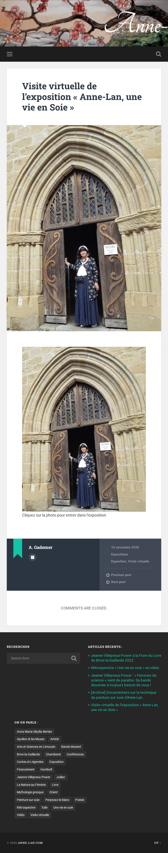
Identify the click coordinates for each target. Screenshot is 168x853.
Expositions (119, 554)
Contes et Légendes (30, 762)
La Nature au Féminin (31, 784)
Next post (118, 582)
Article (54, 739)
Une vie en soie (63, 807)
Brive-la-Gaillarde (28, 754)
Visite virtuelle (138, 561)
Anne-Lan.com (84, 18)
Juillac (60, 777)
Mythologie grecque (30, 792)
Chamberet (53, 754)
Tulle (44, 807)
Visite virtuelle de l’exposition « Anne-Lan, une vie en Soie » (82, 96)
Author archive (33, 557)
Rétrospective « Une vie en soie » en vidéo (125, 668)
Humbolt (46, 769)
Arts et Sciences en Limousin (36, 746)
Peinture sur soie (28, 800)
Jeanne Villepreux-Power (33, 777)
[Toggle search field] (158, 54)
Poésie (79, 800)
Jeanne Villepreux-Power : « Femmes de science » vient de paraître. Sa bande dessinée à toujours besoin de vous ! (123, 680)
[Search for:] (43, 658)
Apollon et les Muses (30, 739)
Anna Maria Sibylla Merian (34, 731)
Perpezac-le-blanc (57, 800)
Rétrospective (26, 807)
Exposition (118, 561)
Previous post (121, 575)
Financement (26, 769)
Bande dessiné (71, 746)
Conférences (75, 754)
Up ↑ (157, 842)
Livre (55, 784)
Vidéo (20, 815)
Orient (53, 792)
